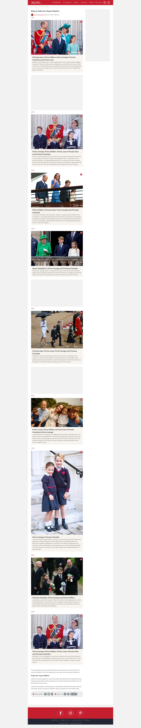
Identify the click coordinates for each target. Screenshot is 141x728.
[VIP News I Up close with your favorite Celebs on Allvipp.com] (41, 2)
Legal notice (77, 720)
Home (32, 6)
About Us (55, 720)
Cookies (86, 720)
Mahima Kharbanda (39, 14)
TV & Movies (67, 2)
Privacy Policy (65, 720)
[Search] (104, 2)
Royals (76, 2)
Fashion (84, 2)
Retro (91, 2)
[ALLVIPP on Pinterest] (80, 713)
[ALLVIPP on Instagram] (70, 713)
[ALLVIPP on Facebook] (60, 713)
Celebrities (56, 2)
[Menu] (108, 2)
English (98, 2)
